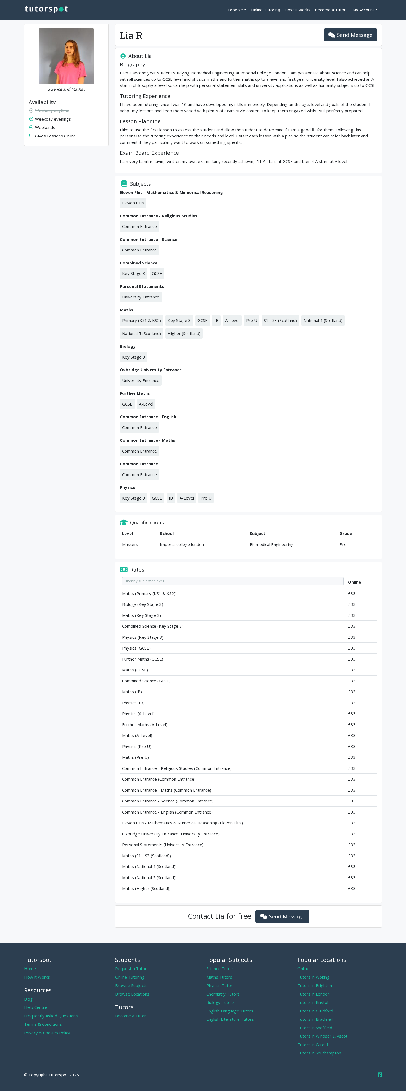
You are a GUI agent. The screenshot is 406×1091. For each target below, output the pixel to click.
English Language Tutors (229, 1011)
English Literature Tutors (230, 1019)
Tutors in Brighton (314, 985)
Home (30, 968)
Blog (28, 999)
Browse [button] (235, 9)
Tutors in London (313, 994)
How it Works (297, 9)
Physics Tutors (220, 985)
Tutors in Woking (313, 977)
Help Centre (35, 1007)
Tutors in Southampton (319, 1053)
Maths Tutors (219, 977)
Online (303, 968)
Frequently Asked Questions (51, 1016)
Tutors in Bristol (312, 1002)
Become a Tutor (330, 9)
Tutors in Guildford (315, 1011)
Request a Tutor (131, 968)
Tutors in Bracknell (315, 1019)
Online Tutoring (265, 9)
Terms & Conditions (43, 1024)
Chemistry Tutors (223, 994)
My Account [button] (363, 9)
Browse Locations (132, 994)
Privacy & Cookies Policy (47, 1032)
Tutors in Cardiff (312, 1044)
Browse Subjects (131, 985)
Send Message (355, 34)
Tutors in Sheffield (314, 1027)
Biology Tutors (220, 1002)
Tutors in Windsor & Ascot (322, 1036)
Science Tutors (220, 968)
